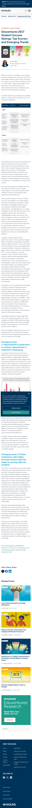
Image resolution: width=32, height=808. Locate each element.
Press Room (17, 748)
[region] (16, 404)
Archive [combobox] (5, 728)
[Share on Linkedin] (10, 571)
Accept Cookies (16, 412)
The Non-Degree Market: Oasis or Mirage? (13, 686)
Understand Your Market (20, 754)
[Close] (29, 393)
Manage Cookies (16, 408)
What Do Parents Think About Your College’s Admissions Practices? (13, 631)
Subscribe (10, 720)
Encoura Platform (5, 761)
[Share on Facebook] (6, 571)
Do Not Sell (6, 795)
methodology (5, 550)
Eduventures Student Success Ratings (13, 548)
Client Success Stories (20, 751)
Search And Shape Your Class (20, 758)
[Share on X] (2, 571)
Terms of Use (6, 787)
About (4, 751)
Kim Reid (14, 61)
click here (4, 202)
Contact (5, 757)
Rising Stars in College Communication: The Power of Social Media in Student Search (15, 658)
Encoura (3, 16)
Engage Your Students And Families (21, 763)
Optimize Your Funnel (20, 767)
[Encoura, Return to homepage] (6, 11)
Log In (4, 748)
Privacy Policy (6, 791)
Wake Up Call (12, 16)
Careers (5, 754)
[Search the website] (26, 11)
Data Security (6, 765)
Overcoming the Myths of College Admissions (13, 604)
